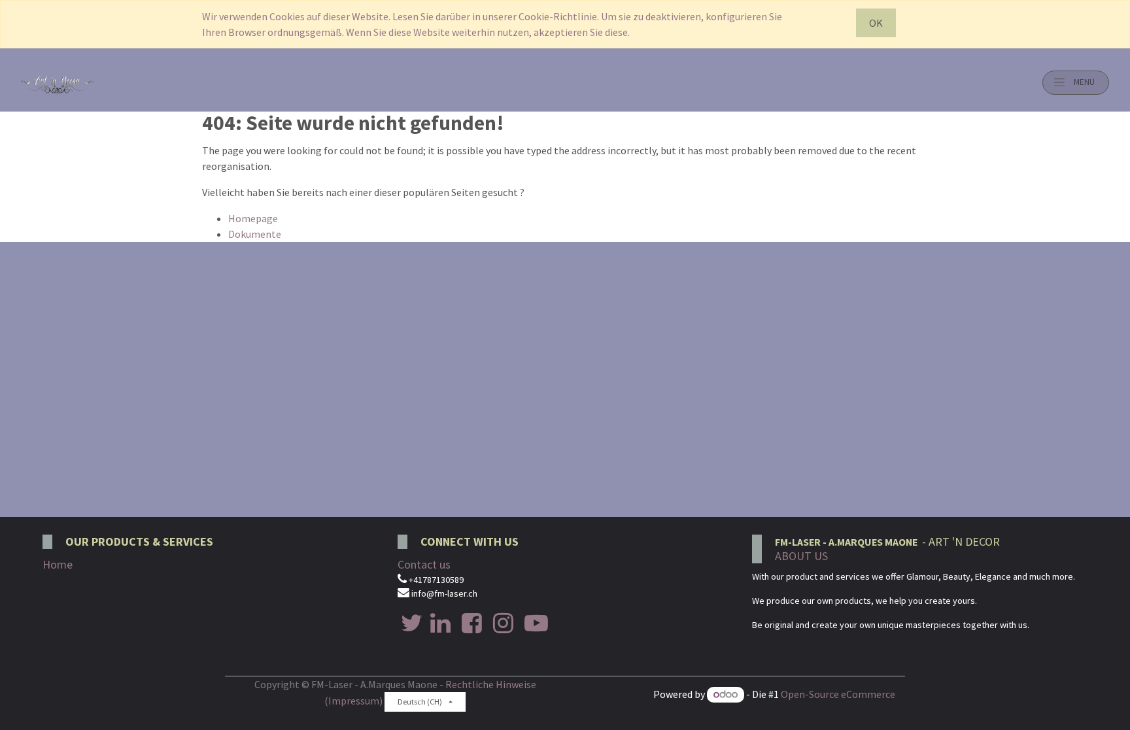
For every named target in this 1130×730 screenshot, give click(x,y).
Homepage (253, 218)
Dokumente (254, 234)
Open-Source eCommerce (838, 694)
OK (876, 22)
